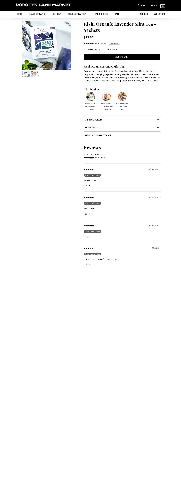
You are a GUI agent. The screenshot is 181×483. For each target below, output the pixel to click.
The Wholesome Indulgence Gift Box (122, 106)
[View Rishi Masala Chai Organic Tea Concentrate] (106, 96)
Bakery (57, 14)
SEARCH (144, 5)
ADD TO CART (122, 56)
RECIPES (144, 14)
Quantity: (90, 49)
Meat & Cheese (100, 14)
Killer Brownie (37, 14)
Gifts (19, 14)
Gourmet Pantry (77, 14)
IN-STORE (160, 14)
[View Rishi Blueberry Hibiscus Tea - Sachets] (90, 96)
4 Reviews (114, 43)
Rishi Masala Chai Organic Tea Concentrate (106, 106)
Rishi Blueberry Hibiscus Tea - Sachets (91, 106)
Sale (117, 14)
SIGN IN (154, 5)
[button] (139, 5)
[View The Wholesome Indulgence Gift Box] (122, 96)
